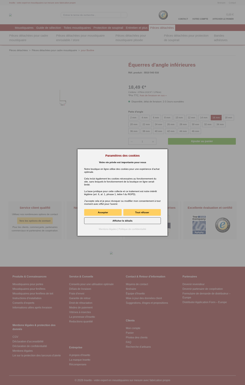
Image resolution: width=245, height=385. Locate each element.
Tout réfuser (142, 212)
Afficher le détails (122, 220)
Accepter (103, 212)
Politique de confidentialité (132, 229)
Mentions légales (108, 229)
